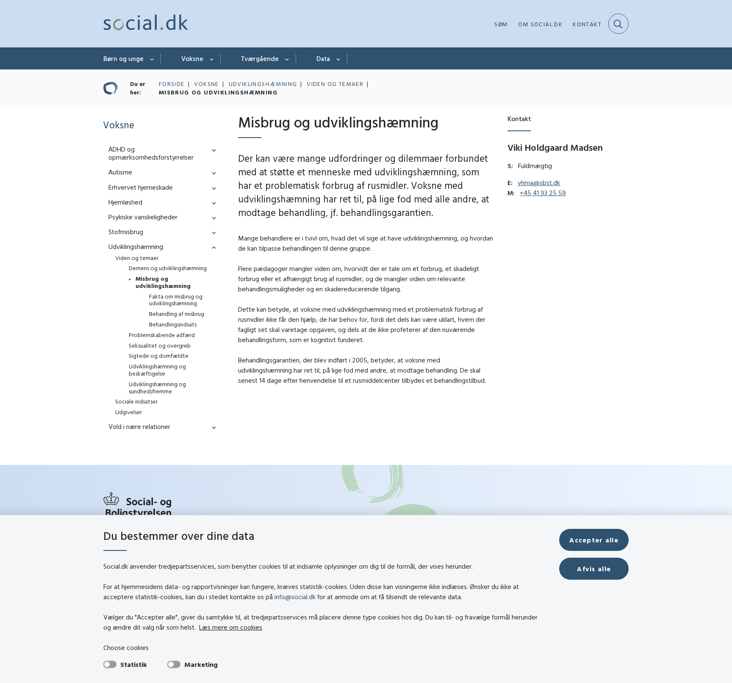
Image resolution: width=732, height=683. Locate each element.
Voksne (192, 58)
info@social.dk (295, 596)
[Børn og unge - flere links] (152, 58)
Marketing (201, 664)
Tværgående (260, 58)
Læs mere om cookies (230, 627)
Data (323, 58)
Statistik (133, 664)
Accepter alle (593, 540)
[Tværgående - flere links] (287, 58)
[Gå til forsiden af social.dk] (145, 23)
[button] (212, 150)
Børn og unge (123, 58)
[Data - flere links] (338, 58)
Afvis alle (594, 568)
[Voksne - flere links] (212, 58)
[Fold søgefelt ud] (618, 24)
